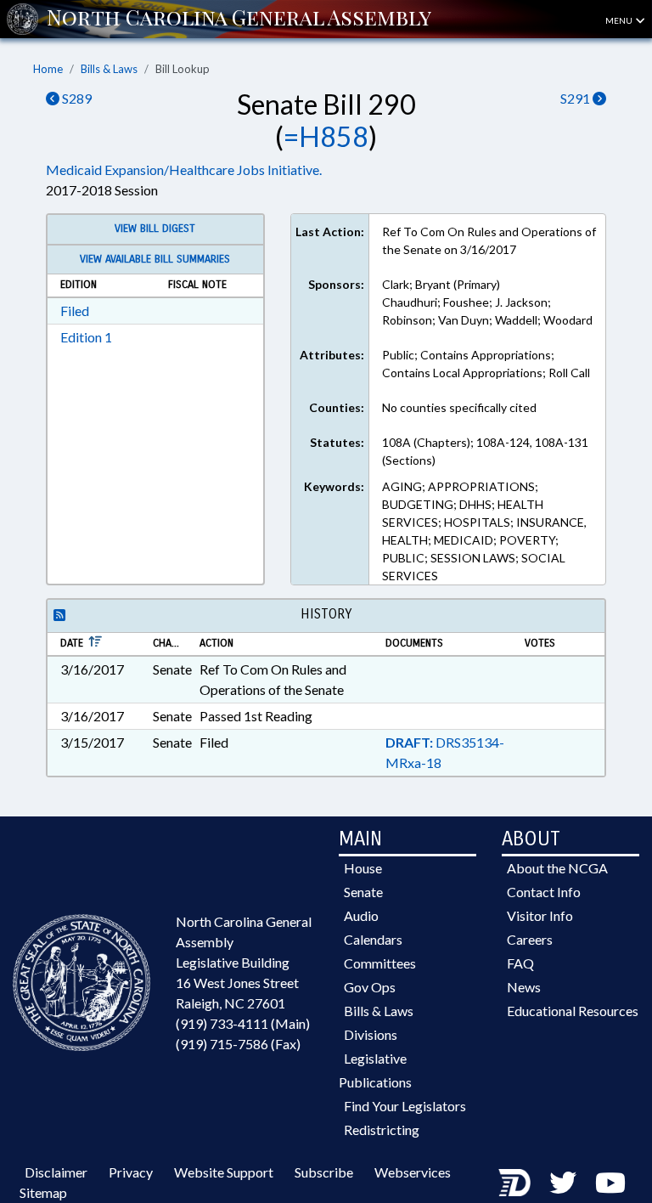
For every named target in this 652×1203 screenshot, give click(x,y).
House (363, 868)
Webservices (412, 1172)
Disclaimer (56, 1172)
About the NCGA (557, 868)
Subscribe (324, 1172)
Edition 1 (86, 337)
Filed (74, 310)
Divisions (370, 1034)
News (524, 987)
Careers (530, 939)
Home (48, 69)
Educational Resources (572, 1010)
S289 (75, 98)
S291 (576, 98)
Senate (363, 892)
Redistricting (381, 1129)
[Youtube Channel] (610, 1182)
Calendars (373, 939)
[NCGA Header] (239, 19)
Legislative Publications (375, 1070)
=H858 (326, 136)
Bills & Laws (109, 69)
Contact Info (544, 892)
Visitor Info (540, 915)
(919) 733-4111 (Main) (243, 1023)
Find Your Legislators (405, 1106)
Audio (361, 915)
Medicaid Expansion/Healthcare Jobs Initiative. (184, 169)
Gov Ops (370, 987)
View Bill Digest (155, 228)
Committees (380, 963)
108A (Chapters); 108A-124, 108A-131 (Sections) (485, 451)
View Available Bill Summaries (155, 259)
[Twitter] (562, 1182)
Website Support (223, 1172)
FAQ (520, 963)
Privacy (131, 1172)
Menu (619, 20)
